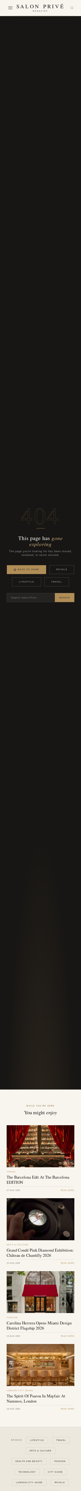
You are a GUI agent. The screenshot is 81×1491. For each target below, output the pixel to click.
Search (64, 598)
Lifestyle (26, 582)
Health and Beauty (28, 1461)
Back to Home (28, 569)
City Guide (55, 1472)
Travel (56, 582)
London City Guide (29, 1482)
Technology (27, 1472)
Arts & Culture (40, 1451)
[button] (10, 8)
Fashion (60, 1461)
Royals (61, 569)
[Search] (72, 8)
